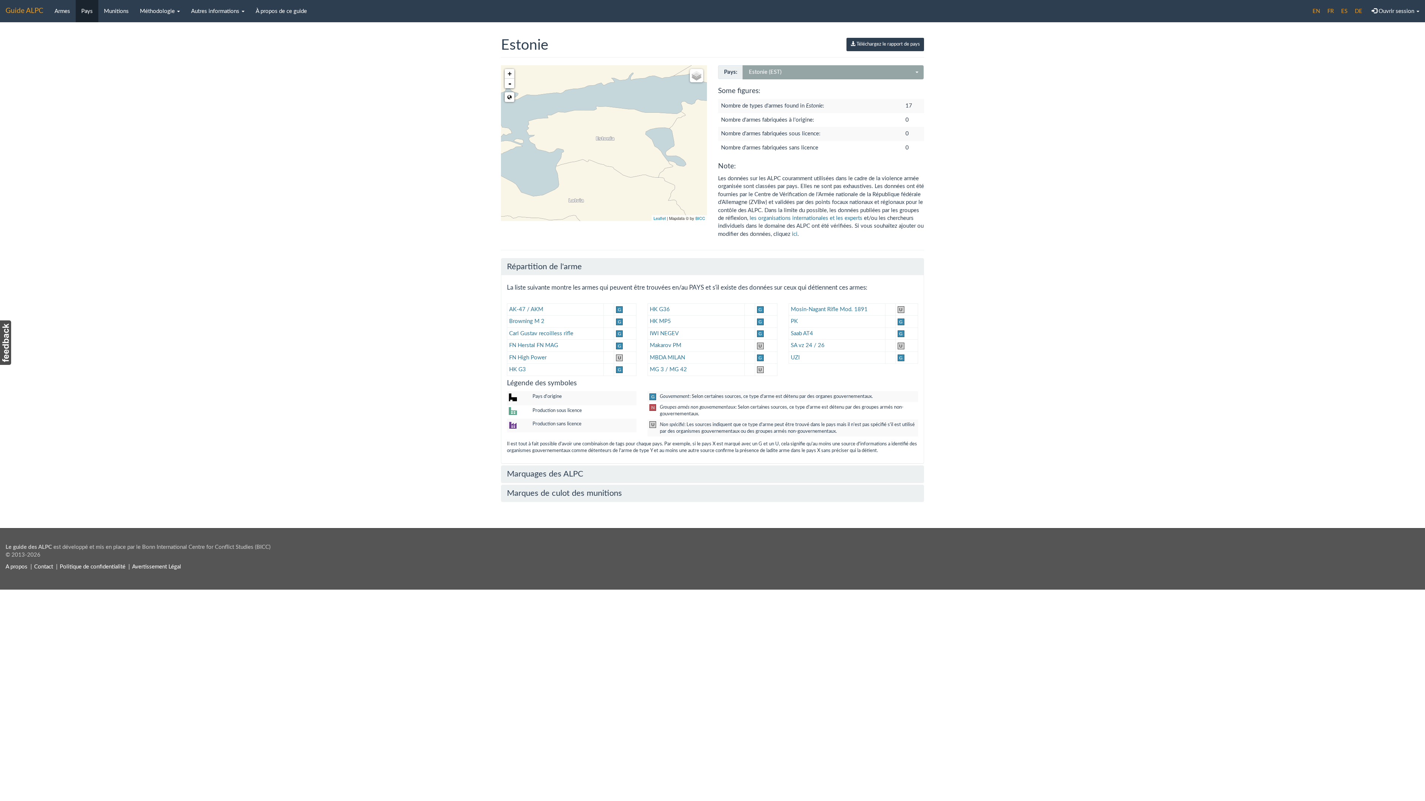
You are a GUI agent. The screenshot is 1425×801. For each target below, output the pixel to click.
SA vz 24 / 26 (808, 345)
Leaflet (659, 218)
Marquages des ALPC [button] (545, 474)
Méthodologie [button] (158, 11)
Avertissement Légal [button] (156, 567)
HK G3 (517, 369)
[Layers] (696, 75)
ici (794, 234)
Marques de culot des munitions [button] (564, 493)
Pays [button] (87, 11)
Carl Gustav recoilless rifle (541, 333)
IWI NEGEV (664, 333)
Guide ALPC (24, 10)
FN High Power (528, 357)
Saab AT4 (802, 333)
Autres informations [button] (216, 11)
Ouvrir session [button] (1396, 11)
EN (1316, 11)
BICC (700, 218)
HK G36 (660, 309)
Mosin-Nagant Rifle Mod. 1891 (829, 309)
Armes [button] (62, 11)
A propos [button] (16, 567)
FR (1330, 11)
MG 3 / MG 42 (668, 369)
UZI (795, 357)
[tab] (712, 266)
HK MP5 (660, 321)
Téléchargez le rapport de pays (887, 44)
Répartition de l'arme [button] (544, 267)
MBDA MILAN (667, 357)
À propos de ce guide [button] (281, 11)
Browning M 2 (526, 321)
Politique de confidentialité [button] (92, 567)
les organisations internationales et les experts (806, 218)
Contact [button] (43, 567)
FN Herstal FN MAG (533, 345)
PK (794, 321)
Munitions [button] (116, 11)
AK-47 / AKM (526, 309)
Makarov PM (665, 345)
